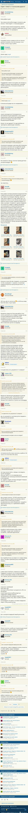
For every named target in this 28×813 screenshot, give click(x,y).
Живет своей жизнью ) (8, 730)
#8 (26, 158)
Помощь (3, 809)
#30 (26, 685)
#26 (26, 612)
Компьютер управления (9, 754)
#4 (26, 65)
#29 (26, 662)
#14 (26, 331)
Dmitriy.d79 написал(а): (7, 665)
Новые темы (4, 742)
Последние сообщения (7, 715)
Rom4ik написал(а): (6, 275)
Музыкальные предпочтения (10, 733)
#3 (26, 52)
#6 (26, 111)
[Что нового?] (23, 1)
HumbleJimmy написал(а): (7, 68)
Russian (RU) (14, 806)
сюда (9, 54)
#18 (26, 426)
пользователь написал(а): (7, 334)
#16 (26, 378)
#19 (26, 443)
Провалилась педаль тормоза (10, 717)
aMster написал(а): (6, 411)
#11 (26, 272)
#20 (26, 463)
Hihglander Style (5, 806)
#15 (26, 367)
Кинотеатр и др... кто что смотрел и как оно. (14, 727)
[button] (1, 1)
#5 (26, 95)
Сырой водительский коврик (10, 737)
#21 (26, 489)
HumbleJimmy (5, 8)
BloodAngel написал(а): (7, 446)
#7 (26, 136)
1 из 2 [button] (10, 704)
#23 (26, 540)
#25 (26, 584)
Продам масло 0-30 (8, 757)
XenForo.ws (16, 812)
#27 (26, 625)
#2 (26, 38)
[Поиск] (26, 1)
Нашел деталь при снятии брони (11, 720)
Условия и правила (5, 808)
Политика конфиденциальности (18, 808)
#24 (26, 569)
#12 (26, 298)
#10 (26, 191)
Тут (12, 283)
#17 (26, 408)
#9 (26, 173)
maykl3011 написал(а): (6, 642)
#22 (26, 516)
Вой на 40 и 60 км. (7, 765)
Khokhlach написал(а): (6, 492)
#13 (26, 311)
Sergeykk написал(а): (6, 98)
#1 (26, 16)
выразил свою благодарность (10, 57)
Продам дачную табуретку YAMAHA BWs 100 (14, 751)
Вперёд (15, 704)
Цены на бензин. (7, 723)
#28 (26, 639)
